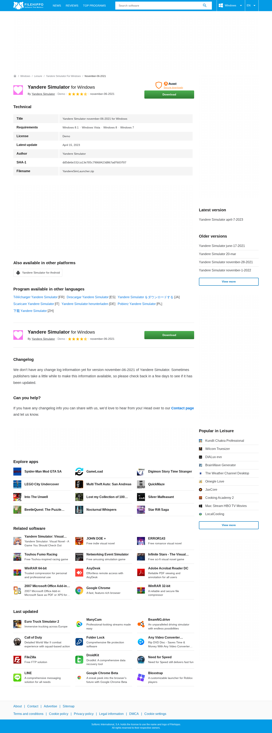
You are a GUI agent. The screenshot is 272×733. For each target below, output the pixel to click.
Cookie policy (58, 714)
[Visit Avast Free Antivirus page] (169, 85)
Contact (32, 706)
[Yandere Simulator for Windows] (18, 90)
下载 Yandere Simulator (30, 311)
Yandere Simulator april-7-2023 (221, 219)
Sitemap (68, 706)
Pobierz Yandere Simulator (137, 304)
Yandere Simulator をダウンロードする (145, 297)
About (17, 706)
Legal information (111, 714)
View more (229, 281)
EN (248, 5)
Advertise (50, 706)
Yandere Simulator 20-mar (217, 254)
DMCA (134, 714)
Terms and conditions (28, 714)
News (57, 5)
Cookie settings (155, 714)
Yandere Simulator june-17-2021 (222, 246)
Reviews (72, 5)
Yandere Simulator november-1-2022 (225, 270)
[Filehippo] (28, 5)
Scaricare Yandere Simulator (33, 304)
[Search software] (205, 6)
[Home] (15, 76)
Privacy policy (84, 714)
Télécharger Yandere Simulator (35, 297)
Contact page (182, 408)
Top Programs (94, 5)
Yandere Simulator (61, 87)
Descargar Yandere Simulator (88, 297)
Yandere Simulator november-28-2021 (226, 262)
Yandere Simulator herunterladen (85, 304)
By (41, 93)
